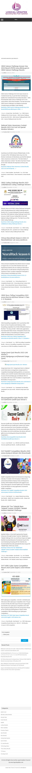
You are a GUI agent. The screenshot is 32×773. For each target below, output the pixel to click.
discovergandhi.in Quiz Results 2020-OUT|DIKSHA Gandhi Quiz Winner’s (14, 398)
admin (4, 72)
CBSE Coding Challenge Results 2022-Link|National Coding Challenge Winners (16, 183)
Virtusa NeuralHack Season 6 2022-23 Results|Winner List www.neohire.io (15, 239)
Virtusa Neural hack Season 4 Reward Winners (16, 285)
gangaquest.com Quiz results (8, 389)
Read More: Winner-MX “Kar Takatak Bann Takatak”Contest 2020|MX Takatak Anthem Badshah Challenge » (14, 549)
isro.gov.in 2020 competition (8, 625)
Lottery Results (4, 725)
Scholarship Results (5, 738)
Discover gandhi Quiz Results (8, 444)
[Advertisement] (16, 40)
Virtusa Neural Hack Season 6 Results (10, 287)
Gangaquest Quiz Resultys (22, 387)
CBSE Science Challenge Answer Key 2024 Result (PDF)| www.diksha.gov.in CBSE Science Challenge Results (15, 68)
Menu (16, 19)
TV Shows (3, 751)
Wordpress (23, 767)
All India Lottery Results (6, 714)
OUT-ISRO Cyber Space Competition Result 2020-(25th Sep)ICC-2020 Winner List (15, 567)
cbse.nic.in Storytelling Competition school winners (17, 344)
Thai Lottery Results (5, 748)
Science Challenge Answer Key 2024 (12, 119)
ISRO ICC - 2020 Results (22, 623)
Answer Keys (9, 113)
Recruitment (4, 735)
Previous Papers (5, 730)
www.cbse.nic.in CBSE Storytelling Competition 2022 (13, 346)
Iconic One (8, 767)
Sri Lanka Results (5, 743)
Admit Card (3, 712)
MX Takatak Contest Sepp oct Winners (18, 559)
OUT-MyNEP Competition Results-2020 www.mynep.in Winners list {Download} (15, 452)
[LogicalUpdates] (16, 14)
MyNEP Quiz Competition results (15, 498)
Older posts (5, 634)
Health (2, 722)
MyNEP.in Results (12, 500)
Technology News (5, 746)
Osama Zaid (6, 132)
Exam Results (9, 227)
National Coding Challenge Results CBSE (14, 231)
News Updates (9, 172)
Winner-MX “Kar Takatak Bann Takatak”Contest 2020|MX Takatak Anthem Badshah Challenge (14, 508)
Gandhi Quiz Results (20, 444)
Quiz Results (16, 113)
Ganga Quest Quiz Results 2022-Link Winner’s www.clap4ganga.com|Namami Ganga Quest (15, 355)
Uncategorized (4, 753)
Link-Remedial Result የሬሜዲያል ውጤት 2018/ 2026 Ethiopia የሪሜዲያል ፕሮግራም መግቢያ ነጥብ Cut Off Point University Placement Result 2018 (14, 655)
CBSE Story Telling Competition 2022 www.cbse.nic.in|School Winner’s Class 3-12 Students (15, 297)
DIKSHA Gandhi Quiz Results (22, 442)
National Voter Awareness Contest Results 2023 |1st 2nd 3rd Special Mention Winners (14, 127)
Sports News (4, 740)
